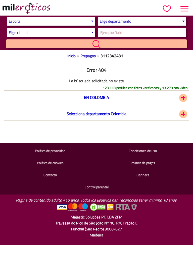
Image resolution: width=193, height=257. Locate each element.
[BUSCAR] (96, 43)
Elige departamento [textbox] (115, 21)
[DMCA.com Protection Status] (98, 210)
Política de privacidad (50, 150)
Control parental (97, 186)
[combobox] (141, 21)
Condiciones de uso (143, 150)
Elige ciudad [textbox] (18, 32)
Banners (142, 174)
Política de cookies (50, 162)
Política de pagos (143, 162)
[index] (26, 9)
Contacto (50, 174)
